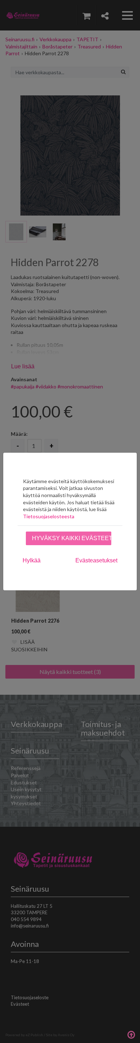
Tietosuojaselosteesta (48, 516)
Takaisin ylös (131, 1034)
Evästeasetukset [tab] (96, 560)
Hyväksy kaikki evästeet (71, 538)
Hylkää (32, 560)
